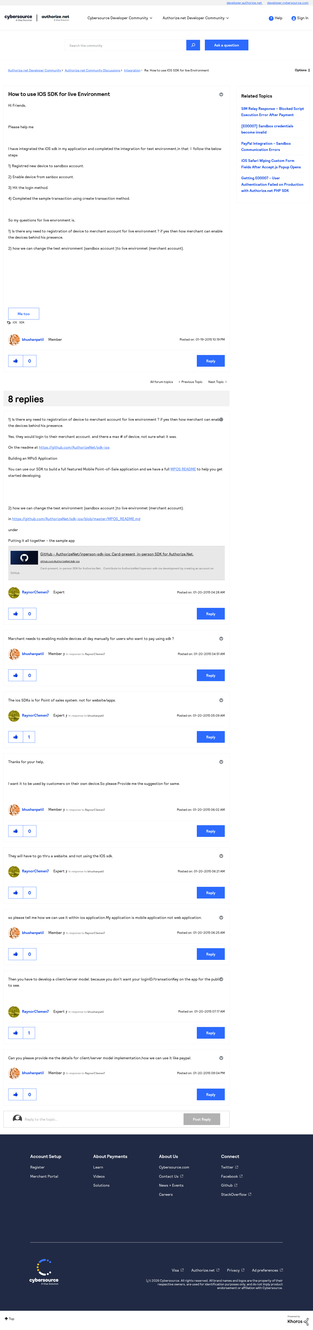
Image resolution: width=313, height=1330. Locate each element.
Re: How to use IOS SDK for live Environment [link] (176, 70)
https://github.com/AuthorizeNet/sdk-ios (74, 447)
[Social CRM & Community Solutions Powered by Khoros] (298, 1320)
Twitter (227, 1167)
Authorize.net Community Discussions (92, 70)
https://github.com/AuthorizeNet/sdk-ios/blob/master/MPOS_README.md (76, 518)
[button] (15, 360)
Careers (166, 1194)
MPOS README (183, 469)
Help (278, 18)
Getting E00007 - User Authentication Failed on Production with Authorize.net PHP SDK (272, 184)
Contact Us (168, 1176)
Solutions (101, 1185)
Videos (99, 1176)
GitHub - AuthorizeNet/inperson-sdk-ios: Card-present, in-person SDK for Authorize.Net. (117, 554)
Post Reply (202, 1119)
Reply (210, 361)
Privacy (233, 1270)
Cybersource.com (174, 1167)
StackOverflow (234, 1194)
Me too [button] (24, 313)
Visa (175, 1270)
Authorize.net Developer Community (194, 18)
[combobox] (132, 45)
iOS (15, 322)
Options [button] (301, 70)
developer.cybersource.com (287, 3)
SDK (21, 322)
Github (227, 1185)
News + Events (171, 1185)
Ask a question (226, 45)
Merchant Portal (44, 1176)
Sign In (302, 18)
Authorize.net (203, 1270)
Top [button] (11, 1319)
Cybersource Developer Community (18, 18)
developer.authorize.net (245, 3)
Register (37, 1167)
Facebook (229, 1176)
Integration (132, 70)
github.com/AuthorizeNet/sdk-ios (60, 561)
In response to (85, 653)
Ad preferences (265, 1270)
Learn (98, 1167)
